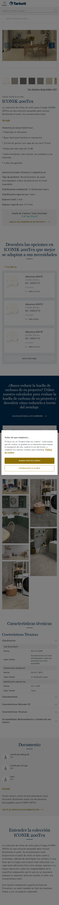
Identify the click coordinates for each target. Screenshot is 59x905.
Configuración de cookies (29, 468)
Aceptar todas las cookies (29, 460)
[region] (29, 452)
